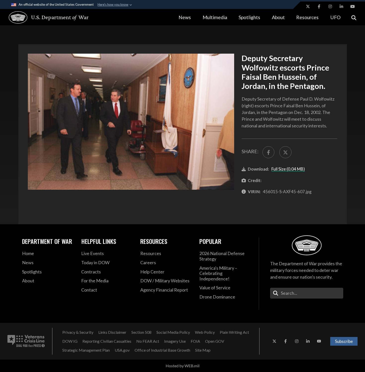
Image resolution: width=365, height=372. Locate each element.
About (278, 17)
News (185, 17)
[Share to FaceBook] (268, 152)
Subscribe (344, 341)
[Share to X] (285, 152)
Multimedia (215, 17)
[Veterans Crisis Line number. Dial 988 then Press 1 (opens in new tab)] (26, 341)
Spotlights (249, 17)
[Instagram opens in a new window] (330, 6)
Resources (307, 17)
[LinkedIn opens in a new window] (341, 6)
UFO (335, 17)
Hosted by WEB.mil (182, 365)
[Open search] (353, 17)
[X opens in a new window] (308, 6)
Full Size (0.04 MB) (288, 169)
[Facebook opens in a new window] (319, 6)
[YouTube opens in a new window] (352, 6)
